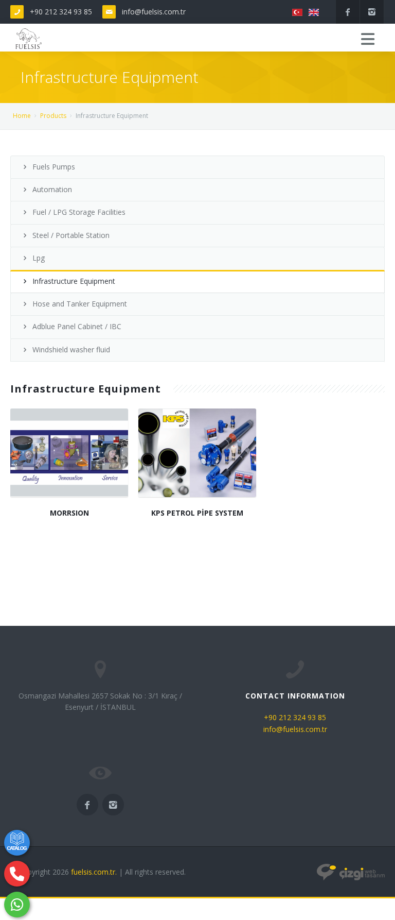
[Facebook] (348, 12)
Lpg (38, 258)
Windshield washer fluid (71, 349)
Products (53, 115)
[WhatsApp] (17, 904)
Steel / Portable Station (71, 235)
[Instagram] (372, 12)
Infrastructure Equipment (73, 281)
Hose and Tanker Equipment (79, 304)
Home (22, 115)
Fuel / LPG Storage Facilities (78, 212)
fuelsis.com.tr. (94, 872)
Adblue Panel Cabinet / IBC (76, 326)
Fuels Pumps (53, 167)
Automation (52, 189)
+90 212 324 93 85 (61, 11)
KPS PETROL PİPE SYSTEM (197, 513)
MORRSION (69, 513)
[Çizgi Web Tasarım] (351, 872)
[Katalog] (17, 843)
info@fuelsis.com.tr (154, 11)
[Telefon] (17, 874)
